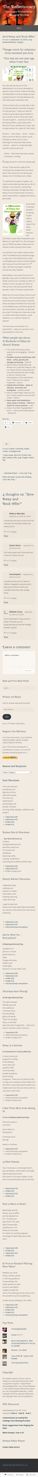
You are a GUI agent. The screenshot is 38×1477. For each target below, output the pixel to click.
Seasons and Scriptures (14, 766)
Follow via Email (12, 696)
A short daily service (11, 1447)
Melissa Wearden (17, 513)
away (11, 455)
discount (17, 455)
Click (7, 717)
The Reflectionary (19, 6)
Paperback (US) (11, 819)
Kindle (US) (9, 824)
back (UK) (14, 922)
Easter (26, 449)
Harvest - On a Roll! (18, 1350)
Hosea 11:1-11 (16, 1335)
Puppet (25, 457)
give (4, 457)
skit (4, 460)
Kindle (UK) (9, 822)
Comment (28, 670)
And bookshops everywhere (16, 927)
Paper (7, 922)
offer (15, 457)
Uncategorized (14, 451)
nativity (9, 457)
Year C (28, 1413)
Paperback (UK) (11, 817)
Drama (24, 455)
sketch (31, 457)
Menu (19, 28)
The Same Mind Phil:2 (19, 1363)
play (19, 457)
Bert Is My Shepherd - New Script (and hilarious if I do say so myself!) (23, 1343)
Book (12, 449)
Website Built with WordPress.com (15, 1465)
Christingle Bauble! (18, 1329)
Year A (14, 1413)
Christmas (19, 449)
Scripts (5, 451)
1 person (13, 532)
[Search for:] (19, 688)
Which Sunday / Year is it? (13, 1433)
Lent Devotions (11, 780)
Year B (21, 1413)
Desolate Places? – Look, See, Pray (18, 473)
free (29, 455)
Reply (6, 536)
